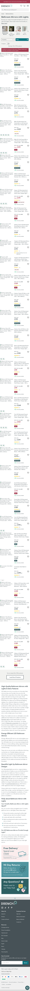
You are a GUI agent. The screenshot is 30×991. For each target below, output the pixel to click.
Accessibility (8, 984)
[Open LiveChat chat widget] (27, 988)
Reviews (3, 916)
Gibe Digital (7, 987)
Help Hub (18, 914)
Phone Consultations (5, 930)
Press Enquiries (4, 952)
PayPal (2, 943)
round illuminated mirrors (12, 783)
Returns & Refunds (20, 919)
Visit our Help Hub (6, 971)
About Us (3, 914)
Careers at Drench (5, 919)
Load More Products (15, 677)
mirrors (3, 698)
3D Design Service (5, 927)
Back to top (15, 898)
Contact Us (18, 922)
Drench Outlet (4, 941)
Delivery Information (20, 916)
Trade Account (4, 933)
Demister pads (5, 719)
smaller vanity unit (6, 776)
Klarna (2, 946)
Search (2, 9)
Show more (4, 23)
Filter (17, 39)
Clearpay (3, 949)
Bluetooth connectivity (12, 723)
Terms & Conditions (13, 982)
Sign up (25, 962)
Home (2, 13)
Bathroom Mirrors (9, 13)
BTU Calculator (4, 935)
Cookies (3, 984)
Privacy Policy (21, 982)
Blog (2, 938)
